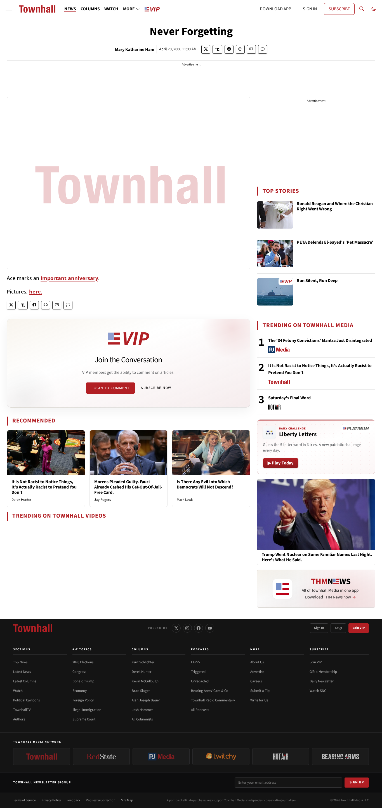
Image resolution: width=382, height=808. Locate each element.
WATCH (111, 9)
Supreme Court (83, 719)
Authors (19, 719)
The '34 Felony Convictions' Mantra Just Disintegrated (320, 340)
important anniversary (69, 278)
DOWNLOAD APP (275, 9)
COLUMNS (90, 9)
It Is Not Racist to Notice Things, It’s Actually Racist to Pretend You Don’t (44, 487)
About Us (257, 662)
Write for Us (259, 700)
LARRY (195, 662)
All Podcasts (200, 709)
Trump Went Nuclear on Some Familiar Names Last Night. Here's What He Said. (317, 557)
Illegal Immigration (86, 709)
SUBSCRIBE (339, 9)
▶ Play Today (281, 463)
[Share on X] (205, 49)
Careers (256, 681)
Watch (18, 690)
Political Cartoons (26, 700)
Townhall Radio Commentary (213, 700)
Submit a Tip (260, 690)
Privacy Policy (51, 800)
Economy (79, 690)
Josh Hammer (142, 709)
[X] (176, 628)
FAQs (338, 628)
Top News (20, 662)
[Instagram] (187, 628)
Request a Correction (100, 800)
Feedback (73, 800)
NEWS (70, 9)
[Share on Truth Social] (217, 49)
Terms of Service (24, 800)
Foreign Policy (83, 700)
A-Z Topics (82, 649)
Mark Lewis (185, 499)
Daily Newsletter (322, 681)
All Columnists (142, 719)
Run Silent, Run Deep (317, 281)
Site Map (127, 800)
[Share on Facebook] (229, 49)
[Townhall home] (32, 628)
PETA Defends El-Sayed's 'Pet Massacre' (335, 242)
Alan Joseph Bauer (146, 700)
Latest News (22, 671)
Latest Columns (24, 681)
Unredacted (200, 681)
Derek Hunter (21, 499)
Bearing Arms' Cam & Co (209, 690)
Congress (79, 671)
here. (35, 291)
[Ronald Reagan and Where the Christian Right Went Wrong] (275, 215)
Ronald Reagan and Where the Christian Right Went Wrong (335, 206)
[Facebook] (198, 628)
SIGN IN (310, 9)
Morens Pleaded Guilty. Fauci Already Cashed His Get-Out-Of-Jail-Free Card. (128, 487)
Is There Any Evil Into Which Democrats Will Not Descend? (205, 484)
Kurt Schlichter (143, 662)
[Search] (361, 9)
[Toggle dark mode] (374, 9)
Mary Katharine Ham (134, 49)
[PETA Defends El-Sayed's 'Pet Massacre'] (275, 253)
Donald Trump (83, 681)
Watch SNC (318, 690)
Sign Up (357, 782)
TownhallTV (22, 709)
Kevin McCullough (145, 681)
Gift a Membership (323, 671)
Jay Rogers (102, 499)
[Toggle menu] (9, 9)
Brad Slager (141, 690)
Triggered (198, 671)
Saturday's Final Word (289, 398)
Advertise (257, 671)
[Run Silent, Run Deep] (275, 292)
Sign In (319, 628)
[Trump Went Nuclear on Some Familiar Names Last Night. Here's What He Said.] (316, 514)
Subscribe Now (156, 387)
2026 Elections (82, 662)
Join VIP (359, 628)
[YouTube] (209, 628)
